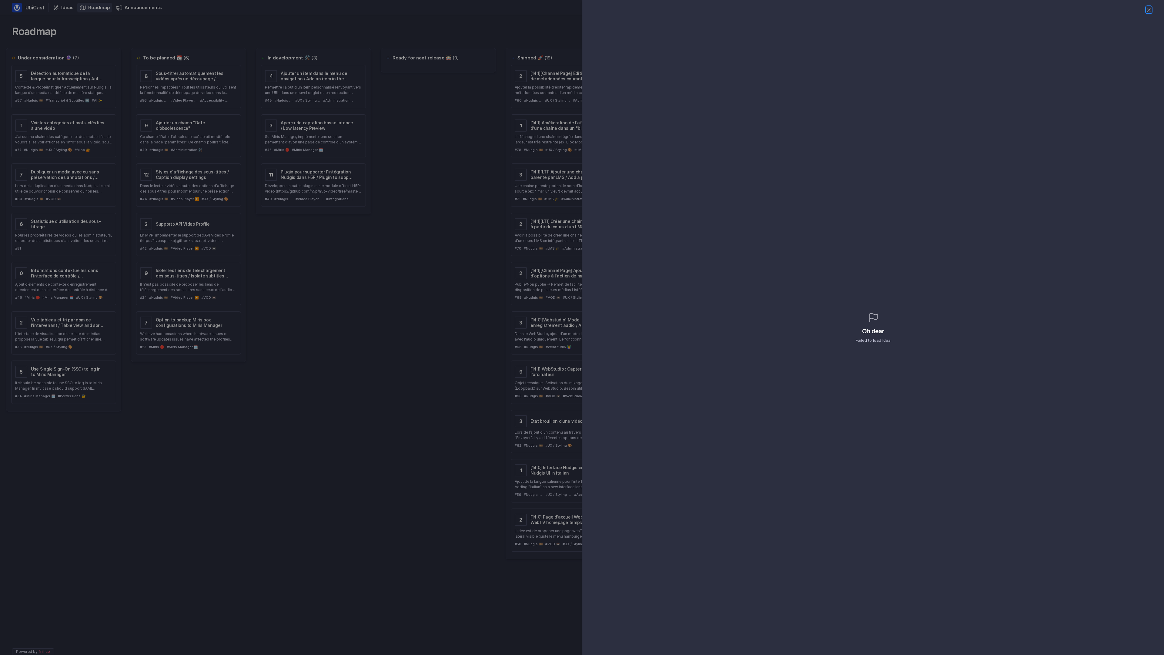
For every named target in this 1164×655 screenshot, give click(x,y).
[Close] (1149, 9)
